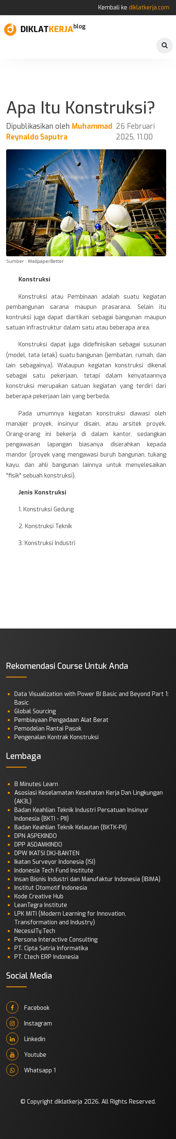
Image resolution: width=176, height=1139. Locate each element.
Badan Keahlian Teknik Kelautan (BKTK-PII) (70, 827)
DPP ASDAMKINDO (38, 845)
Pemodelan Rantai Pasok (47, 729)
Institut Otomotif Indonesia (50, 888)
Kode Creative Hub (38, 896)
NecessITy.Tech (34, 931)
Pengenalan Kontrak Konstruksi (56, 737)
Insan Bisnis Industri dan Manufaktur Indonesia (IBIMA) (87, 879)
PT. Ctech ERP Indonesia (46, 957)
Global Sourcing (35, 711)
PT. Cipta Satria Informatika (51, 948)
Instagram (37, 1024)
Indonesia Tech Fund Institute (53, 871)
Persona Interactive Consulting (55, 940)
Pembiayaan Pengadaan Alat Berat (61, 720)
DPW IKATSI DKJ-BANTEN (46, 853)
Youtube (34, 1055)
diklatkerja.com (149, 8)
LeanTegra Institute (40, 905)
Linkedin (34, 1039)
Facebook (36, 1008)
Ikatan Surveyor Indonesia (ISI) (54, 862)
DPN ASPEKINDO (35, 836)
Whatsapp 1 (39, 1070)
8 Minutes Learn (36, 784)
